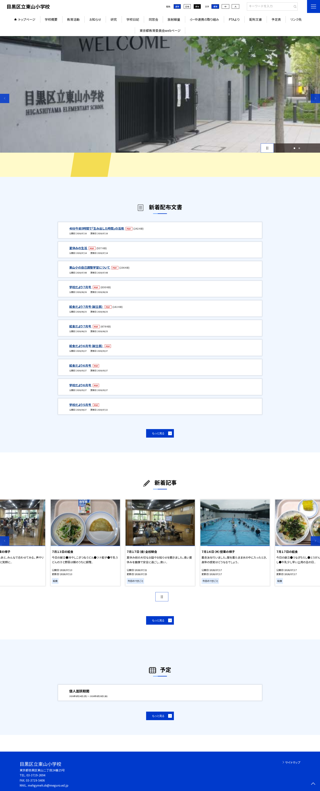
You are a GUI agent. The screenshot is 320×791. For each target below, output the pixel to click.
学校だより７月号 (80, 287)
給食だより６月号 (80, 365)
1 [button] (294, 148)
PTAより (234, 19)
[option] (160, 94)
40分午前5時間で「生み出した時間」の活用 (97, 228)
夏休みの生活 (78, 248)
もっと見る (158, 433)
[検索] (294, 5)
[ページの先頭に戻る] (313, 784)
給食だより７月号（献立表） (86, 306)
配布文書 (255, 19)
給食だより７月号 (80, 326)
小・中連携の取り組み (204, 19)
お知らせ (95, 19)
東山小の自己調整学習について (90, 267)
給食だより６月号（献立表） (86, 346)
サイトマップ (292, 762)
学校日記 (132, 19)
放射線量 (174, 19)
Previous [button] (4, 98)
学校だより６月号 (80, 385)
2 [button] (299, 148)
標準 (215, 6)
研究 (114, 19)
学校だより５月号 (80, 404)
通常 (177, 6)
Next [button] (315, 98)
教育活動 (73, 19)
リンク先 (296, 19)
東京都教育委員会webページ (160, 30)
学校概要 (51, 19)
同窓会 (153, 19)
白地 (187, 6)
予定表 (276, 19)
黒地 (197, 6)
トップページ (26, 19)
